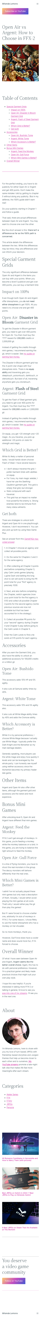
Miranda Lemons (10, 4)
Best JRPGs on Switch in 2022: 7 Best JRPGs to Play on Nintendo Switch (17, 1194)
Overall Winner (13, 161)
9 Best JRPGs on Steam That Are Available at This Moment (19, 1229)
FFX (8, 1098)
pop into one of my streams (14, 993)
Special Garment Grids (17, 106)
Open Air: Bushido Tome (22, 135)
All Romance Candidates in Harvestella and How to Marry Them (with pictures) (20, 1159)
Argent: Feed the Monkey (22, 151)
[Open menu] (37, 3)
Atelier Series (12, 1094)
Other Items (12, 145)
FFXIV (9, 1101)
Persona (10, 1107)
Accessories (12, 132)
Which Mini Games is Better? (24, 158)
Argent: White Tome (20, 138)
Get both (15, 129)
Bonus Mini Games (15, 148)
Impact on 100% (18, 110)
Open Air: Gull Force (20, 154)
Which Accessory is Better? (23, 142)
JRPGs (9, 1104)
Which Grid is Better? (20, 126)
